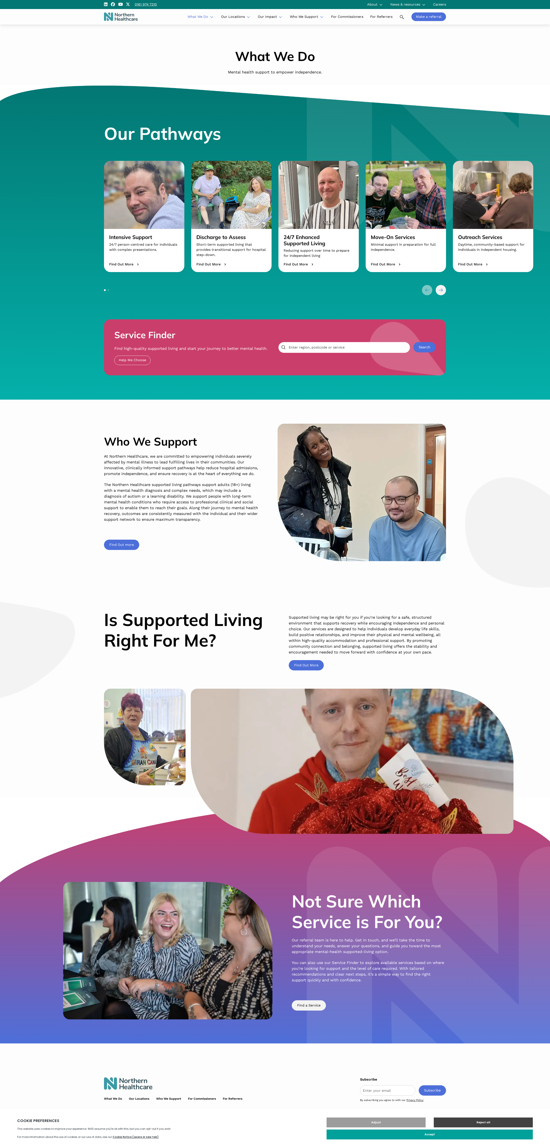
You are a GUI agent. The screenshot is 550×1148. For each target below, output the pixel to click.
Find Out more (121, 545)
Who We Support (304, 17)
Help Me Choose (132, 360)
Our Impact (267, 17)
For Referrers (381, 17)
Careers (439, 4)
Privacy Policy (414, 1100)
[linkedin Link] (106, 4)
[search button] (402, 16)
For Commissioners (347, 17)
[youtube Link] (120, 4)
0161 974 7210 (146, 4)
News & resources (405, 4)
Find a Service (309, 1005)
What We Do (198, 17)
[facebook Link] (113, 4)
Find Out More (121, 264)
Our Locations (233, 17)
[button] (105, 290)
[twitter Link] (128, 4)
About (372, 4)
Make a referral (429, 17)
